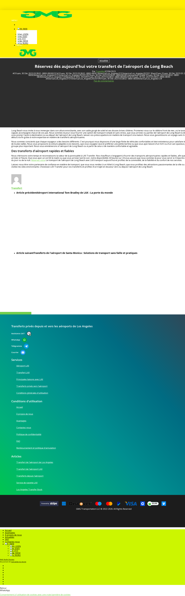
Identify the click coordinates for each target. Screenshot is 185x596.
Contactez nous (12, 541)
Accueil (8, 530)
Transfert (100, 71)
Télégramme (16, 346)
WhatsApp (15, 340)
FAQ (7, 539)
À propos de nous (13, 535)
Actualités (104, 60)
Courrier (14, 352)
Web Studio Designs (7, 559)
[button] (14, 20)
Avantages (10, 532)
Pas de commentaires (104, 81)
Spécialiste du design (18, 562)
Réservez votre (38, 160)
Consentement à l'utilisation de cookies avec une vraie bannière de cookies (35, 594)
